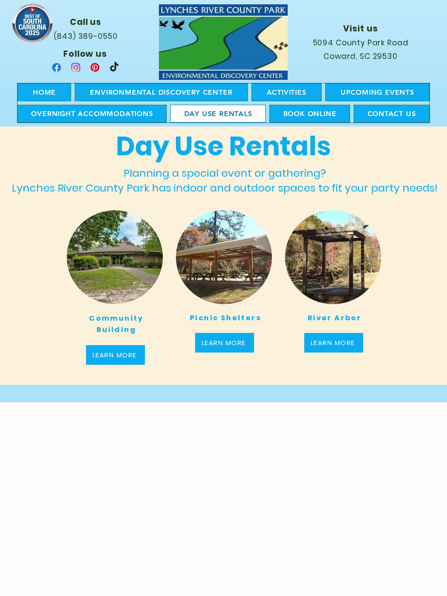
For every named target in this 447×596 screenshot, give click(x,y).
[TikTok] (114, 67)
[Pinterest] (95, 67)
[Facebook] (56, 67)
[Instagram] (76, 67)
